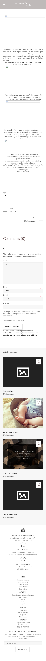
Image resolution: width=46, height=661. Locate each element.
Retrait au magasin (23, 580)
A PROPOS (23, 592)
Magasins (23, 615)
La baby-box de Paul (10, 432)
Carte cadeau (23, 589)
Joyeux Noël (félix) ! (10, 473)
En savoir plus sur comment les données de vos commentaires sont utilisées (20, 334)
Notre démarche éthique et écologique (23, 595)
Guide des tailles (23, 584)
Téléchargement (23, 582)
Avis (5, 260)
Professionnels (23, 610)
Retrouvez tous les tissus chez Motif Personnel (23, 62)
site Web (6, 303)
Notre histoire (23, 597)
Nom (5, 287)
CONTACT (23, 607)
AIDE (23, 577)
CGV (23, 604)
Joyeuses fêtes (8, 391)
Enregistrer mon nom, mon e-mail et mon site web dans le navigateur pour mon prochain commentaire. (21, 313)
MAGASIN (23, 623)
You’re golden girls (10, 514)
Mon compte (23, 617)
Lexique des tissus (23, 587)
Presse (23, 599)
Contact (23, 602)
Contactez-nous (23, 612)
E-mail (5, 295)
